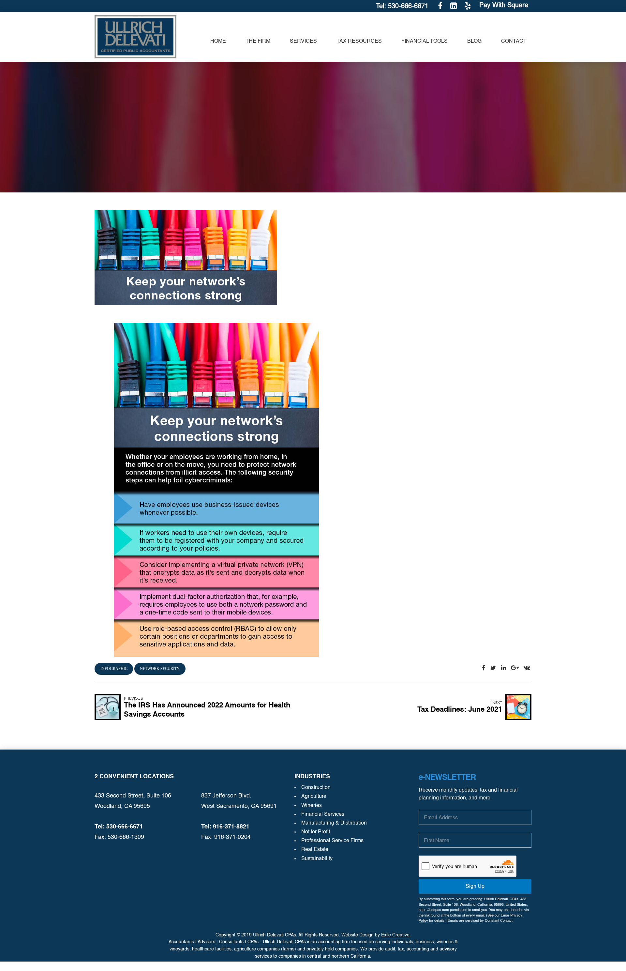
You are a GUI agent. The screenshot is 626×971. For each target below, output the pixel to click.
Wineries (311, 805)
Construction (316, 787)
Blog (474, 41)
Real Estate (314, 849)
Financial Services (322, 814)
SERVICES (303, 41)
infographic (113, 669)
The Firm (258, 41)
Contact (514, 41)
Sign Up (475, 886)
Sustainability (317, 858)
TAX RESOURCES (359, 41)
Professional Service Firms (332, 840)
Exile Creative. (396, 935)
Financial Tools (424, 41)
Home (218, 41)
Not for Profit (315, 832)
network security (160, 669)
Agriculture (313, 796)
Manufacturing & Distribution (334, 823)
